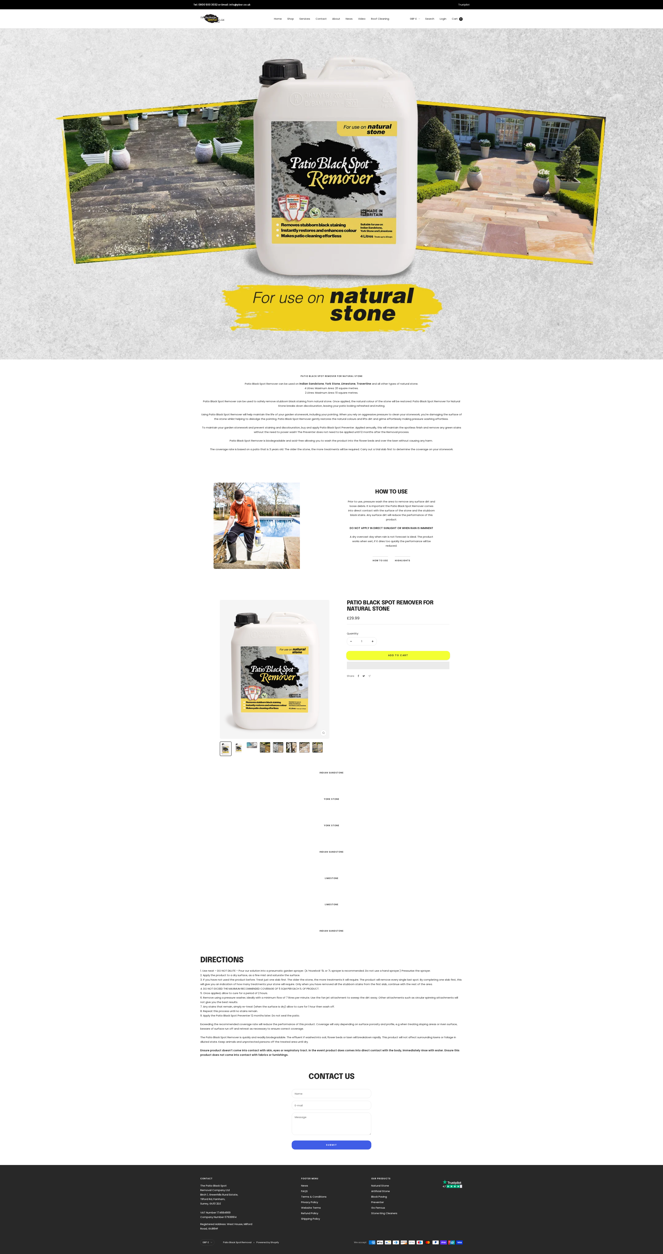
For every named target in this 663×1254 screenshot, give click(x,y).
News (349, 19)
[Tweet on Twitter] (363, 676)
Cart (457, 19)
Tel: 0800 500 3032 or (207, 4)
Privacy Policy (309, 1202)
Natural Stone (380, 1185)
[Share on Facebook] (358, 676)
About (336, 19)
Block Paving (379, 1196)
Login (443, 19)
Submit (331, 1145)
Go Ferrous (378, 1207)
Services (304, 19)
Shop (290, 19)
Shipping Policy (310, 1219)
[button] (398, 665)
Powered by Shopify (267, 1242)
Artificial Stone (380, 1191)
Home (278, 19)
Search (429, 19)
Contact (321, 19)
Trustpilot (464, 4)
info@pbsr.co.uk (239, 4)
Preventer (377, 1202)
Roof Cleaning (380, 19)
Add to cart (398, 655)
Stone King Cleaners (384, 1213)
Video (362, 19)
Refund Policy (309, 1213)
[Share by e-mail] (369, 676)
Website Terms (311, 1207)
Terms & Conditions (313, 1196)
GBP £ (413, 19)
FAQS (304, 1191)
